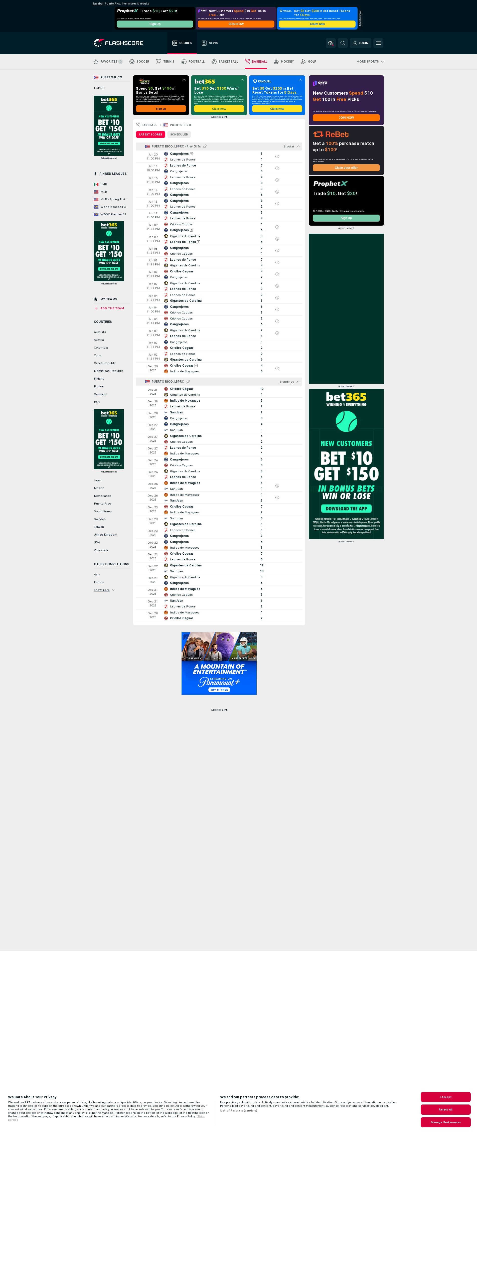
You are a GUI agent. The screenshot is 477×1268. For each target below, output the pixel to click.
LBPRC (99, 88)
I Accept (446, 1097)
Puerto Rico (180, 125)
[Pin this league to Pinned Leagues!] (205, 146)
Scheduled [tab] (179, 134)
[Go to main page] (122, 43)
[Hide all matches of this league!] (298, 146)
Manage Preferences (446, 1122)
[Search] (343, 43)
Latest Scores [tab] (150, 134)
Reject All (445, 1109)
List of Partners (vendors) (238, 1110)
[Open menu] (378, 43)
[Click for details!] (219, 156)
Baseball (149, 125)
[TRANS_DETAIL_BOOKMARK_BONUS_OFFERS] (331, 43)
